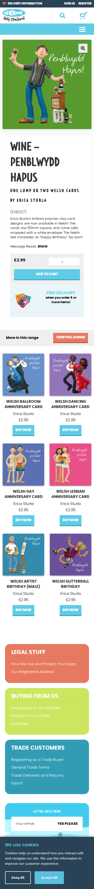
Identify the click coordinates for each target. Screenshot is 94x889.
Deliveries (19, 724)
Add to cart (47, 274)
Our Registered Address (32, 672)
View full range (70, 337)
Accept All (49, 877)
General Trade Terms (30, 767)
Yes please (67, 824)
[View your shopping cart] (83, 15)
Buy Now (23, 430)
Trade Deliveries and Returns (37, 775)
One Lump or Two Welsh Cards (44, 191)
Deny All (18, 877)
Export (17, 783)
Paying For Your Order (31, 716)
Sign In (69, 3)
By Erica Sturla (28, 200)
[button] (82, 48)
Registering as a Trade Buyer (37, 760)
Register (84, 3)
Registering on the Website (35, 708)
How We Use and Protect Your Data (43, 664)
